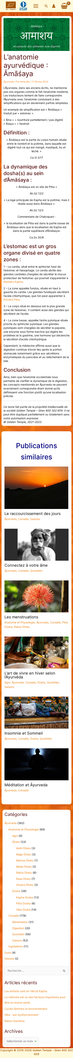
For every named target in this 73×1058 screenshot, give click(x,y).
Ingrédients (15, 946)
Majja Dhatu (23, 854)
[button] (46, 6)
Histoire (9, 958)
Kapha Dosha (24, 897)
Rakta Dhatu (22, 626)
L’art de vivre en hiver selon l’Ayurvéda (29, 675)
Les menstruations (21, 617)
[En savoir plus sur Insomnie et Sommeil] (36, 712)
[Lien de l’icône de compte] (53, 6)
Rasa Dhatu (23, 878)
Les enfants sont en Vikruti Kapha (25, 991)
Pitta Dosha (23, 903)
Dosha (41, 682)
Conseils (23, 519)
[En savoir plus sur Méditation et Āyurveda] (36, 764)
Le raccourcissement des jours (32, 513)
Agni (7, 682)
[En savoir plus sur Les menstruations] (36, 596)
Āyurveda (9, 81)
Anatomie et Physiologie (19, 622)
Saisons (35, 519)
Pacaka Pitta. (12, 299)
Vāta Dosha (23, 909)
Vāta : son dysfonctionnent (21, 1014)
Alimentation (20, 922)
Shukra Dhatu (24, 884)
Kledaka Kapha (13, 281)
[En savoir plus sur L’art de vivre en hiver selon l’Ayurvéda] (36, 652)
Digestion (18, 928)
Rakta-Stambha (14, 1021)
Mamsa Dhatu (25, 860)
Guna (7, 952)
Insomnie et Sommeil (23, 733)
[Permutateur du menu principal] (36, 6)
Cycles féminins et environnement (25, 1008)
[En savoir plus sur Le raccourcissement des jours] (36, 487)
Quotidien (36, 570)
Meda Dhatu (24, 866)
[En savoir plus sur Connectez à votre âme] (36, 544)
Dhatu (16, 841)
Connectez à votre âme (26, 565)
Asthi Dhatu (23, 848)
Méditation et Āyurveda (25, 785)
